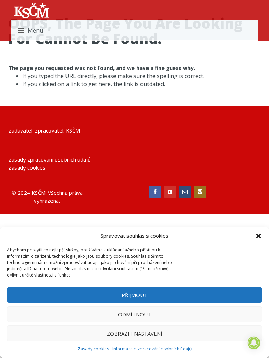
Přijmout (134, 295)
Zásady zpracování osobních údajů (49, 159)
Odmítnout (134, 314)
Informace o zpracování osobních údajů (152, 349)
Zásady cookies (93, 349)
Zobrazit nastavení (135, 333)
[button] (258, 235)
